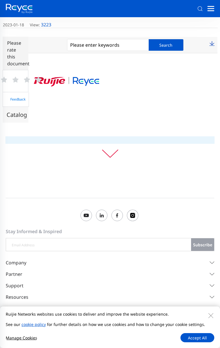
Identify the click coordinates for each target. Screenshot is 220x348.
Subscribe (202, 244)
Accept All (197, 338)
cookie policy (33, 324)
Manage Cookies (21, 338)
